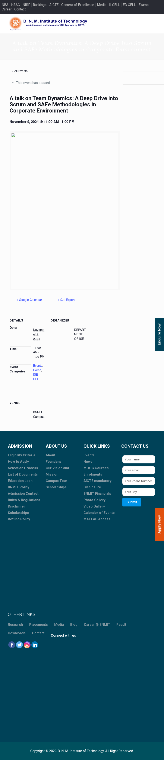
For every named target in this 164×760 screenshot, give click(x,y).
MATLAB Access (96, 519)
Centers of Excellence (77, 5)
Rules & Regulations (24, 500)
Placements (38, 625)
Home (37, 370)
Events (37, 365)
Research (15, 625)
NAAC (15, 5)
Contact (20, 9)
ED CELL (129, 5)
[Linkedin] (34, 644)
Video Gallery (94, 506)
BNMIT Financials (97, 494)
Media (101, 5)
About (50, 455)
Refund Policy (19, 519)
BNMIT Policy (18, 487)
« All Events (20, 71)
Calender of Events (99, 513)
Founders (53, 462)
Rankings (40, 5)
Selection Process (23, 468)
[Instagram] (27, 644)
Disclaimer (16, 506)
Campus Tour (56, 481)
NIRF (26, 5)
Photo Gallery (94, 500)
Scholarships (18, 513)
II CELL (114, 5)
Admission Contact (23, 494)
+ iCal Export (66, 299)
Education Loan (20, 481)
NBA (5, 5)
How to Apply (18, 462)
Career (7, 9)
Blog (74, 625)
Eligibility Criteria (21, 455)
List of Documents (23, 474)
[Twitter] (19, 644)
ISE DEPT (37, 376)
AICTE (54, 5)
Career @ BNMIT (97, 625)
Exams (144, 5)
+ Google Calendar (29, 299)
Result (121, 625)
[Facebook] (11, 644)
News (87, 462)
